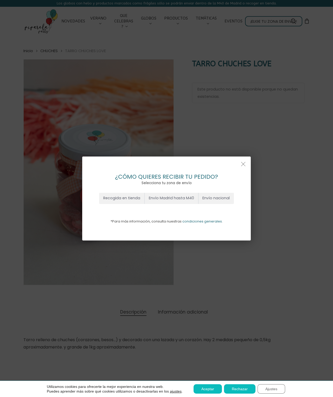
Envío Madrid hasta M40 (171, 198)
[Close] (243, 164)
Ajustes (271, 389)
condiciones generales (202, 221)
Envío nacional (216, 198)
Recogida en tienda (121, 198)
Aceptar (207, 389)
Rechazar (240, 389)
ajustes (176, 391)
